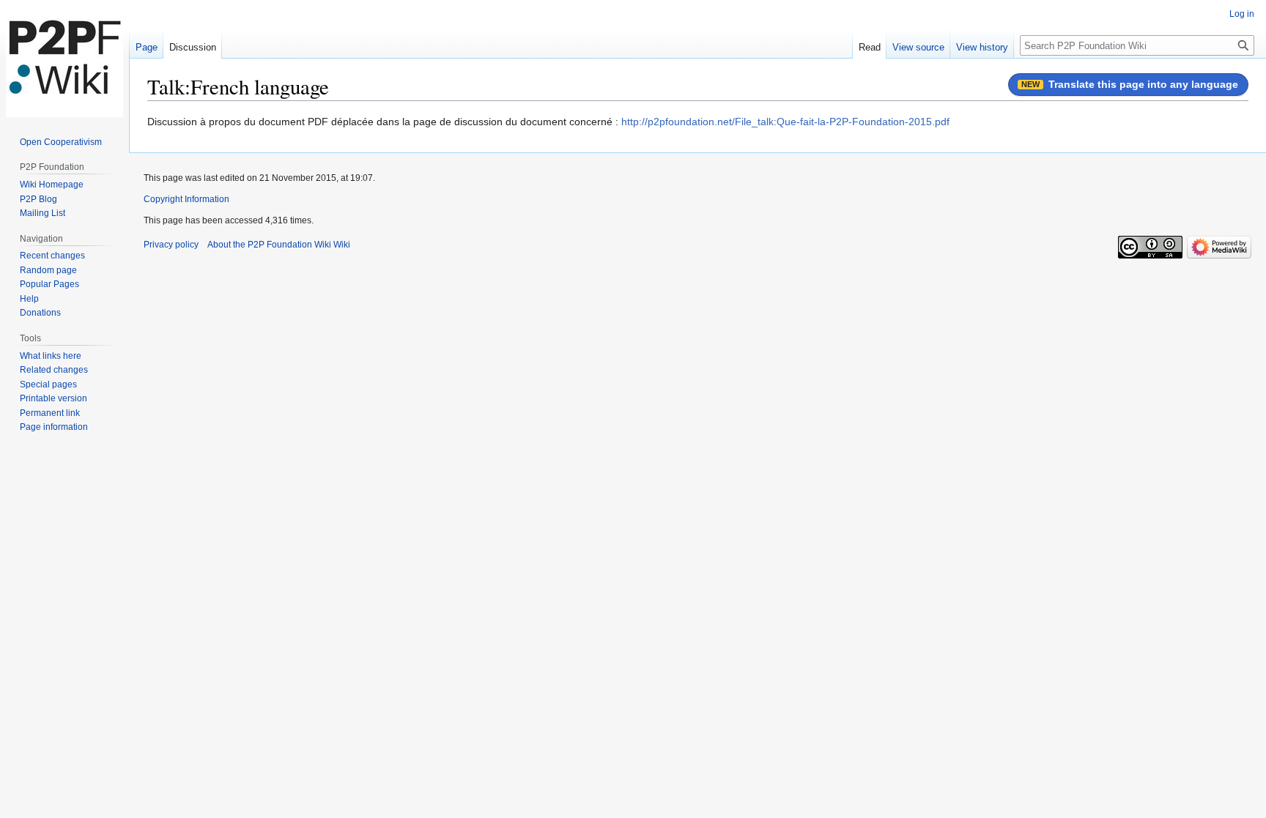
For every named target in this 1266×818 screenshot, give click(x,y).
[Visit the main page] (64, 58)
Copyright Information (186, 199)
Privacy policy (171, 244)
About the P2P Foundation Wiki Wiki (278, 244)
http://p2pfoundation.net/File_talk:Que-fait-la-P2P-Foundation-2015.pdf (785, 121)
